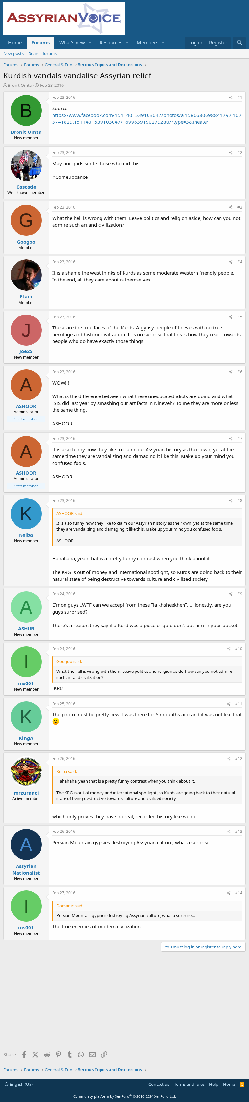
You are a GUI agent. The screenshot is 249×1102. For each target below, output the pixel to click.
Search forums (43, 53)
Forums (40, 42)
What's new (72, 42)
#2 (239, 152)
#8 (239, 500)
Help (213, 1084)
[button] (90, 43)
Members (147, 42)
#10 (238, 648)
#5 (239, 317)
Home (15, 42)
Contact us (158, 1084)
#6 (239, 371)
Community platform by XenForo (124, 1096)
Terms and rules (189, 1084)
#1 (239, 97)
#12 (238, 758)
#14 (238, 893)
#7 (239, 438)
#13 (238, 831)
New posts (13, 53)
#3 (239, 207)
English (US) (21, 1084)
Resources (111, 42)
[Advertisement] (124, 1003)
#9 (239, 594)
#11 (238, 703)
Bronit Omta (20, 85)
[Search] (239, 43)
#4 (239, 262)
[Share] (231, 97)
